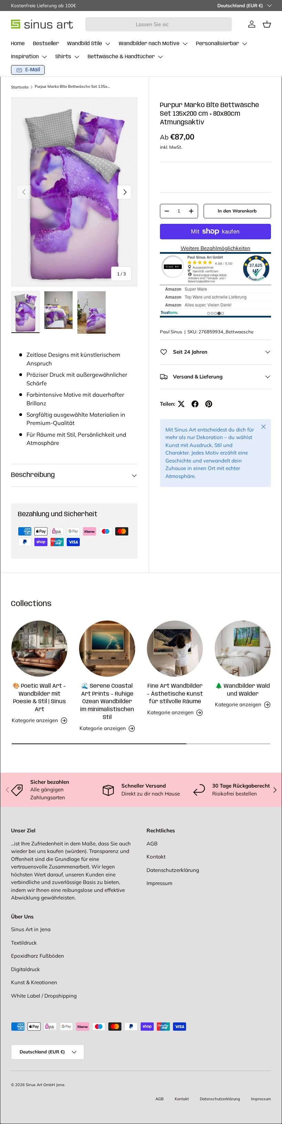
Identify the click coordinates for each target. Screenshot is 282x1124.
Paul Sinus (171, 331)
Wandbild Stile (84, 43)
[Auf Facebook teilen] (195, 404)
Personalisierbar (217, 43)
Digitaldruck (25, 969)
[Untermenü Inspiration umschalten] (44, 57)
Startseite (20, 87)
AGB (152, 843)
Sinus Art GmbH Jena (45, 1084)
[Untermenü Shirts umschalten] (77, 57)
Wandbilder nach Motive (149, 43)
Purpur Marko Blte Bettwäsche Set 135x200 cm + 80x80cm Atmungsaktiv (73, 86)
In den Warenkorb (237, 211)
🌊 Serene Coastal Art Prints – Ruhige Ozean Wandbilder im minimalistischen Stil (107, 702)
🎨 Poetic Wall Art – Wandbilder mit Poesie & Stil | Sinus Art (39, 698)
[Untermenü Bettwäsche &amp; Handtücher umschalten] (160, 57)
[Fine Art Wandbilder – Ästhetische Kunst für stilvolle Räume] (175, 649)
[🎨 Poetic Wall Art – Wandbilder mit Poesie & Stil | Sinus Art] (39, 649)
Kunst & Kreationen (34, 982)
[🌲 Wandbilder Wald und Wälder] (243, 649)
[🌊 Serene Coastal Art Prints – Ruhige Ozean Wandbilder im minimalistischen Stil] (107, 649)
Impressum (159, 883)
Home (18, 43)
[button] (266, 24)
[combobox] (158, 24)
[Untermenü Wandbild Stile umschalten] (108, 44)
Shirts (63, 57)
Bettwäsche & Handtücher (121, 57)
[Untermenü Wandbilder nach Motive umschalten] (185, 44)
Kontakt (156, 856)
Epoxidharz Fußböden (37, 956)
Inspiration (25, 57)
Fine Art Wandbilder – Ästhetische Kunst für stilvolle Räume (175, 694)
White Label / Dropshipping (44, 995)
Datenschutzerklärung (173, 870)
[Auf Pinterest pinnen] (209, 404)
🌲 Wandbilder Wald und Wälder (242, 690)
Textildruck (24, 942)
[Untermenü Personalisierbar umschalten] (244, 44)
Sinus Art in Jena (31, 929)
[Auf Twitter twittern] (181, 404)
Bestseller (46, 43)
